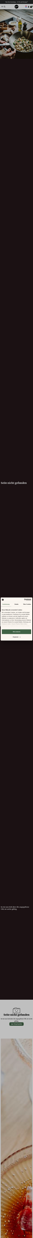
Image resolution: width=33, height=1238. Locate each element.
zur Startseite (16, 1024)
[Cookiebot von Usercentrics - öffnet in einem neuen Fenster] (24, 600)
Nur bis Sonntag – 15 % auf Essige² (16, 2)
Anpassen (15, 637)
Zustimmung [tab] (6, 604)
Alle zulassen (16, 631)
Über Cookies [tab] (27, 604)
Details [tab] (17, 604)
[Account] (28, 7)
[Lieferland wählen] (26, 7)
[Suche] (4, 6)
